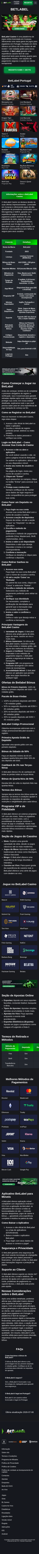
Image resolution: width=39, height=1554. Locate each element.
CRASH (22, 86)
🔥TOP (4, 86)
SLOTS (31, 86)
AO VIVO (12, 86)
